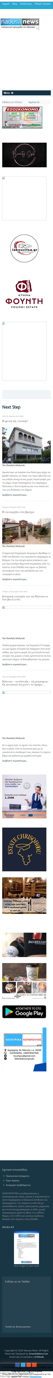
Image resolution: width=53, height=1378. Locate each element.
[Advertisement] (26, 61)
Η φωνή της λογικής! (15, 421)
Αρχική (5, 3)
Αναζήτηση (26, 3)
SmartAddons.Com (38, 1353)
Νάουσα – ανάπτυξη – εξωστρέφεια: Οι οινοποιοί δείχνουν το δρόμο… (25, 683)
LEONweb (39, 1356)
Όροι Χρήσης (12, 1180)
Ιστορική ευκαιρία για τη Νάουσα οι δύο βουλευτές (25, 597)
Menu (7, 92)
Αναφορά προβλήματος (18, 1184)
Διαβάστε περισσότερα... (14, 494)
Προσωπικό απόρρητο (17, 1175)
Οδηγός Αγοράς (42, 3)
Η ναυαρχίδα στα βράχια (18, 512)
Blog (14, 3)
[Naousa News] (20, 24)
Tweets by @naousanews (18, 1326)
